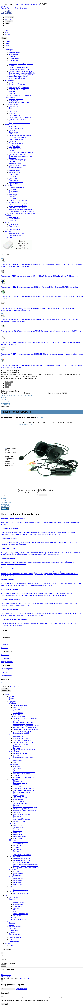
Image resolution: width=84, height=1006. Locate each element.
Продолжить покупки (8, 989)
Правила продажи (7, 669)
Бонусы (3, 6)
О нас (3, 641)
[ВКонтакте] (2, 971)
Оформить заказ (21, 989)
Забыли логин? (18, 395)
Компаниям (5, 655)
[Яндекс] (3, 971)
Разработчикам (6, 658)
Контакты (4, 648)
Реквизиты (4, 644)
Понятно (4, 1004)
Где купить (11, 8)
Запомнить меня (9, 963)
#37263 (40, 417)
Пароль (3, 959)
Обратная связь (6, 672)
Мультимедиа (5, 403)
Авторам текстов (7, 662)
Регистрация (28, 395)
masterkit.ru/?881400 (25, 424)
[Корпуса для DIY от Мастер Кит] (16, 249)
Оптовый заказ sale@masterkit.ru (28, 4)
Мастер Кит (14, 686)
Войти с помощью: (7, 969)
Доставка (23, 8)
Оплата (17, 8)
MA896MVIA (5, 404)
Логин (3, 955)
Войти (3, 965)
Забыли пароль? (6, 395)
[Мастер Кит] (6, 13)
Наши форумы (6, 401)
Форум (3, 397)
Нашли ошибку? (6, 676)
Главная (3, 399)
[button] (9, 17)
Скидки (4, 8)
